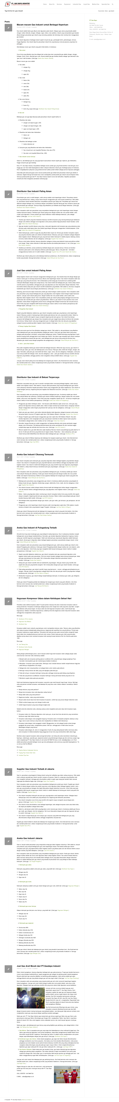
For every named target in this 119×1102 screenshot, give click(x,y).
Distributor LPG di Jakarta (26, 619)
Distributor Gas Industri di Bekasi (26, 207)
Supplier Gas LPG (25, 825)
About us (24, 1099)
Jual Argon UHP (67, 1047)
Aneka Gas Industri (59, 421)
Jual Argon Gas (21, 1063)
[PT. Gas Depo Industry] (19, 4)
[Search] (112, 4)
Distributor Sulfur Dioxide (25, 647)
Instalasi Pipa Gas (24, 755)
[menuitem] (45, 4)
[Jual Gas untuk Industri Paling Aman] (8, 273)
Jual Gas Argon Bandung (71, 978)
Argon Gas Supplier (48, 781)
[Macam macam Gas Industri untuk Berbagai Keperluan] (8, 27)
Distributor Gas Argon (67, 869)
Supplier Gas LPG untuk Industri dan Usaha (63, 252)
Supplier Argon (32, 792)
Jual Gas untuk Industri (34, 216)
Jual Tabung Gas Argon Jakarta (28, 1027)
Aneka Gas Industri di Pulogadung (31, 230)
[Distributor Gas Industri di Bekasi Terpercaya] (8, 380)
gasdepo (35, 27)
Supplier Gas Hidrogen (36, 802)
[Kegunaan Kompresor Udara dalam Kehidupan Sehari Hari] (8, 601)
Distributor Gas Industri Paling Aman (49, 109)
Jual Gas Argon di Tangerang (62, 1055)
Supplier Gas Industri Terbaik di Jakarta (35, 769)
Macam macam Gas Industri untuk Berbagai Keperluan (42, 24)
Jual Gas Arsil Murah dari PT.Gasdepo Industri (39, 966)
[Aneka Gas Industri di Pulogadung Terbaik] (8, 530)
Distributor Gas (23, 624)
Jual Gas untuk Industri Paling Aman (34, 270)
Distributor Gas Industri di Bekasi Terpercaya (38, 377)
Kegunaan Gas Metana (25, 621)
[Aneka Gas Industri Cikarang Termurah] (8, 457)
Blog (29, 601)
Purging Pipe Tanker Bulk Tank (27, 753)
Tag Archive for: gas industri (14, 11)
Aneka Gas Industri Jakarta (45, 58)
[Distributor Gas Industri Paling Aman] (8, 194)
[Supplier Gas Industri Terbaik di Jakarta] (8, 772)
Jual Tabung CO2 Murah (41, 586)
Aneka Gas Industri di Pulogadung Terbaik (37, 527)
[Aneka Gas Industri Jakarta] (8, 841)
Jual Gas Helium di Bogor (63, 507)
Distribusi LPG (70, 434)
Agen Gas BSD (34, 442)
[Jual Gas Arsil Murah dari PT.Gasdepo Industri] (8, 969)
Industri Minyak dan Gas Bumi (55, 258)
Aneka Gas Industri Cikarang (29, 224)
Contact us (29, 1099)
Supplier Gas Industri (57, 239)
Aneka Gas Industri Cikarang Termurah (35, 454)
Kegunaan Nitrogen (24, 649)
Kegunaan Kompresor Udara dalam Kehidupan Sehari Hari (44, 598)
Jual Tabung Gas (23, 644)
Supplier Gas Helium (36, 813)
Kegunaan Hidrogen (63, 910)
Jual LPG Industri (59, 427)
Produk (28, 27)
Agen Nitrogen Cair (35, 953)
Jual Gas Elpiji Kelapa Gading (43, 515)
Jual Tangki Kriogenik (35, 861)
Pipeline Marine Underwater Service (28, 750)
